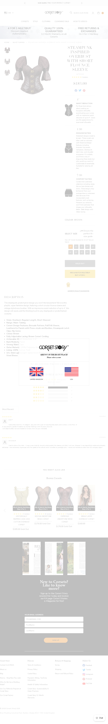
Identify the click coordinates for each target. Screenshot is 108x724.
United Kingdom (36, 379)
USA (71, 379)
